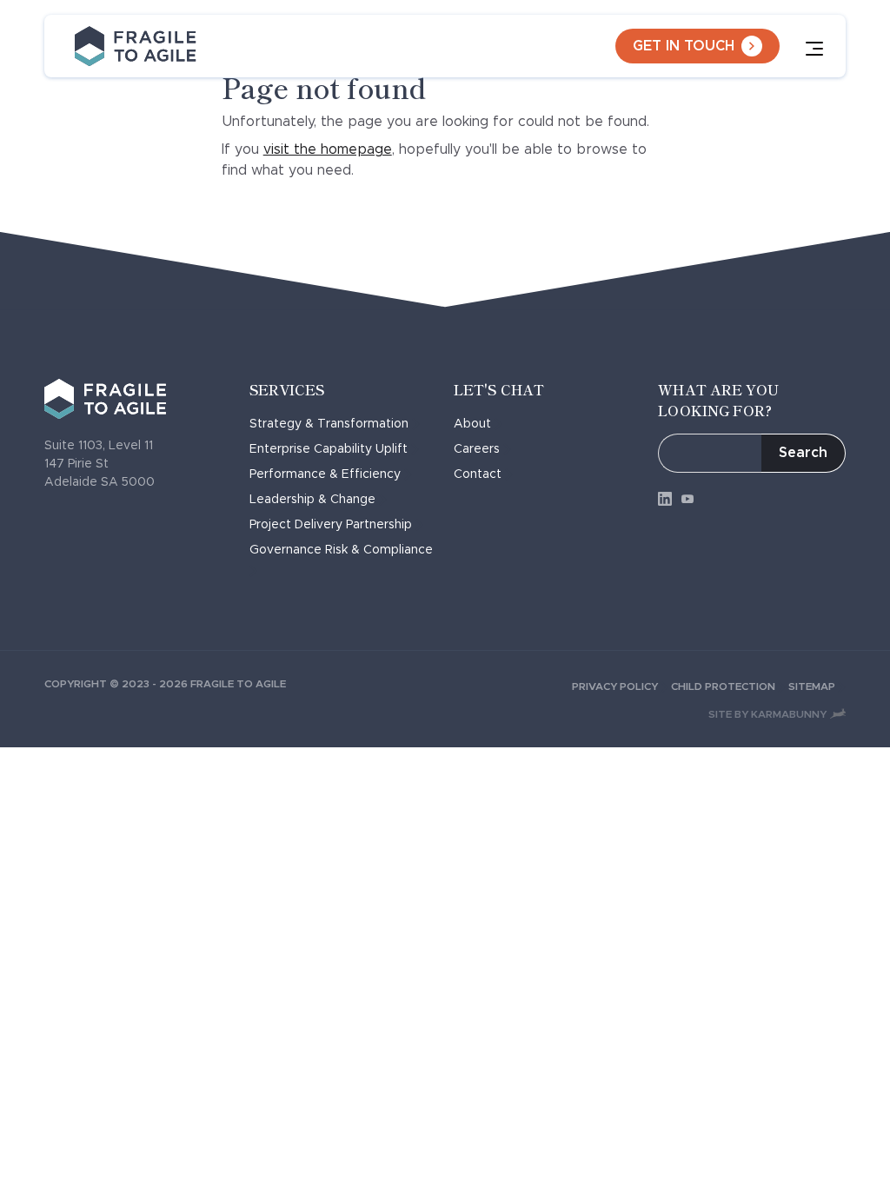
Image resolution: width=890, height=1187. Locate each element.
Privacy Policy (615, 686)
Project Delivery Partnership (330, 525)
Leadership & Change (312, 500)
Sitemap (811, 686)
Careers (477, 449)
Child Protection (723, 686)
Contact (477, 474)
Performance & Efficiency (325, 474)
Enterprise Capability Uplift (328, 449)
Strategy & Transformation (328, 424)
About (472, 424)
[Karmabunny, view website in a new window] (838, 714)
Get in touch (683, 46)
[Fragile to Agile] (135, 46)
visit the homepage (327, 149)
